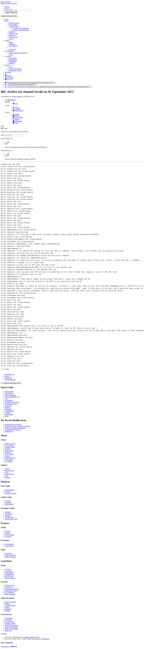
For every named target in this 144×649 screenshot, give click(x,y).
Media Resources (10, 458)
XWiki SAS (46, 639)
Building (7, 407)
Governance (8, 571)
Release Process (10, 585)
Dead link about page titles (13, 424)
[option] (74, 144)
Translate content (10, 623)
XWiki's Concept (14, 23)
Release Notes (9, 451)
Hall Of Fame (9, 576)
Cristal (11, 54)
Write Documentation (11, 625)
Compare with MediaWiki (21, 30)
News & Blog (13, 25)
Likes (16, 123)
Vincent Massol (16, 96)
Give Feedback (9, 622)
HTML (7, 156)
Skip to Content (5, 1)
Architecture (8, 514)
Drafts (7, 416)
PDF (6, 144)
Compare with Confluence (21, 28)
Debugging (8, 409)
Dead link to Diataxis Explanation (15, 428)
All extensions (9, 544)
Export (16, 107)
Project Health (9, 391)
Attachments (18, 118)
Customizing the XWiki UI (13, 430)
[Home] (6, 82)
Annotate (17, 109)
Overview (8, 531)
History (16, 119)
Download (8, 72)
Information (18, 121)
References (12, 35)
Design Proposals (10, 594)
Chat (6, 398)
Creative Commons (29, 637)
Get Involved (13, 58)
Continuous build (10, 605)
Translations (12, 61)
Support (7, 469)
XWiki (11, 42)
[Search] (11, 10)
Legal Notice (9, 459)
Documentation (9, 470)
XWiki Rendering (10, 555)
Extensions (12, 44)
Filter (2, 135)
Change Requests (10, 379)
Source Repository (10, 395)
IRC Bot (7, 85)
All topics (8, 491)
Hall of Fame (9, 393)
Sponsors (7, 477)
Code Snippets (13, 46)
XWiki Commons (10, 557)
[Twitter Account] (12, 646)
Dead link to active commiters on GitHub (17, 426)
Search (7, 10)
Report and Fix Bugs (11, 627)
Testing (7, 607)
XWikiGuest (8, 431)
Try (6, 74)
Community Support (15, 69)
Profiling (7, 611)
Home (7, 19)
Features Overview (10, 493)
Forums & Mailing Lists (12, 397)
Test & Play (8, 620)
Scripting (7, 515)
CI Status (7, 412)
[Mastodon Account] (6, 646)
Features (7, 533)
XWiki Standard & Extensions (18, 53)
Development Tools (11, 404)
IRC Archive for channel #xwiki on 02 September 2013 (22, 87)
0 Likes (6, 369)
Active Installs (13, 37)
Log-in (7, 8)
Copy (16, 103)
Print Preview (18, 110)
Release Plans (9, 414)
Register (7, 7)
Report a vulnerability (11, 629)
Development (13, 60)
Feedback (12, 63)
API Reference (9, 517)
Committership (9, 411)
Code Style (8, 405)
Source (16, 114)
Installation (8, 502)
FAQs (10, 67)
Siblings (17, 116)
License (11, 39)
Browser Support (10, 578)
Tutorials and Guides (11, 519)
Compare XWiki (14, 26)
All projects (12, 49)
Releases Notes (13, 33)
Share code (8, 630)
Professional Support (15, 70)
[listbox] (72, 149)
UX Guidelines (9, 592)
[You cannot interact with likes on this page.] (2, 369)
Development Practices (12, 402)
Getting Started (9, 490)
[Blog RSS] (16, 646)
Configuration (9, 504)
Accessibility (9, 461)
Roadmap (12, 32)
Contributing (9, 400)
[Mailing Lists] (14, 646)
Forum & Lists (9, 474)
